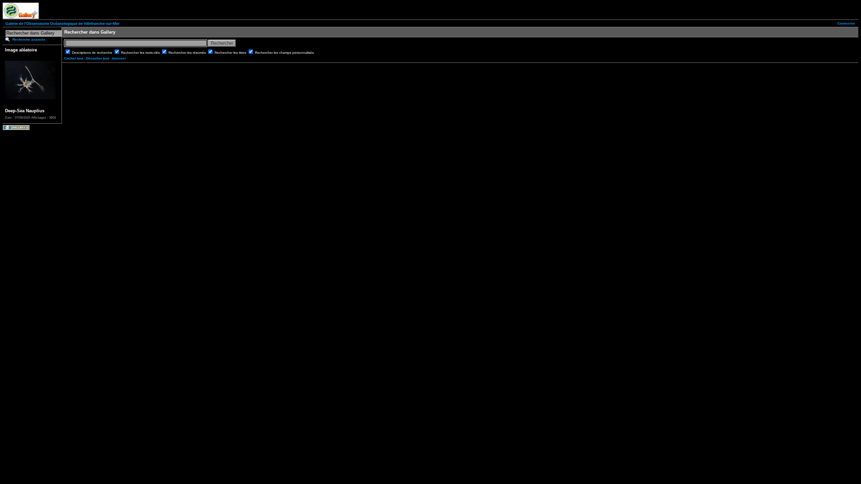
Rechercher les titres (231, 52)
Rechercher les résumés (188, 52)
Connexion (846, 23)
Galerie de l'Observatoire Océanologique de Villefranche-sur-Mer (62, 24)
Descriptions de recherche (92, 52)
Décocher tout (97, 58)
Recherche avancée (28, 39)
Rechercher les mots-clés (141, 52)
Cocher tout (73, 58)
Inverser (119, 58)
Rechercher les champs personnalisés (284, 52)
